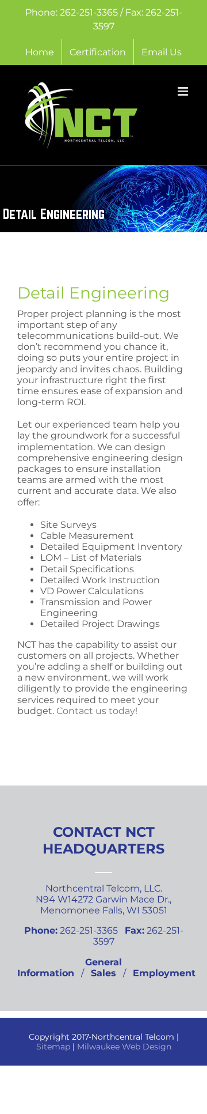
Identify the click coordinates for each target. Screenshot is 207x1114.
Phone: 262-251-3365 (72, 12)
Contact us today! (96, 710)
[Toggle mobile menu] (184, 91)
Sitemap (53, 1046)
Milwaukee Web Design (124, 1046)
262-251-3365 (72, 930)
